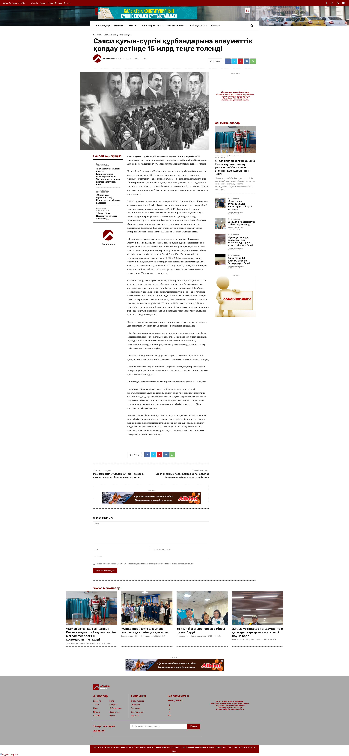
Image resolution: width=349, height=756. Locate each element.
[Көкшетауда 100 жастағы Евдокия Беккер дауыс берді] (220, 259)
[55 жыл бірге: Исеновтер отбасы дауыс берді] (220, 223)
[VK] (246, 61)
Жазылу (193, 726)
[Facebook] (326, 3)
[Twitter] (338, 3)
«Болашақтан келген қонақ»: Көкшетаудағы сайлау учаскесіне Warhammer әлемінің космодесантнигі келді (108, 176)
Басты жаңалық (111, 35)
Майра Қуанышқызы (236, 156)
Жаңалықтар (126, 35)
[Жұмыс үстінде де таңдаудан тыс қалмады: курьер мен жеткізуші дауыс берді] (220, 239)
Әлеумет (97, 35)
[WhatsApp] (253, 61)
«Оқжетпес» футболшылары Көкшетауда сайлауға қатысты (108, 198)
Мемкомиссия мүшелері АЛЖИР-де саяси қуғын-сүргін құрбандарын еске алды (118, 475)
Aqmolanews (109, 58)
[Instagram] (332, 3)
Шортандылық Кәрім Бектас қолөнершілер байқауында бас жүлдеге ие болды (182, 475)
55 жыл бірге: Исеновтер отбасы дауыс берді (106, 216)
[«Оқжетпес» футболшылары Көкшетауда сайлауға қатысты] (220, 203)
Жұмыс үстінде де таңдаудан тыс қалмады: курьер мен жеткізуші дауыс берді (240, 241)
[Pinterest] (240, 61)
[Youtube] (343, 3)
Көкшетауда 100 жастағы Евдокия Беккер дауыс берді (239, 260)
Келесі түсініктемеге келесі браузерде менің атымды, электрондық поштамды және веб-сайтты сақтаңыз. (145, 563)
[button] (252, 25)
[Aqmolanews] (97, 58)
